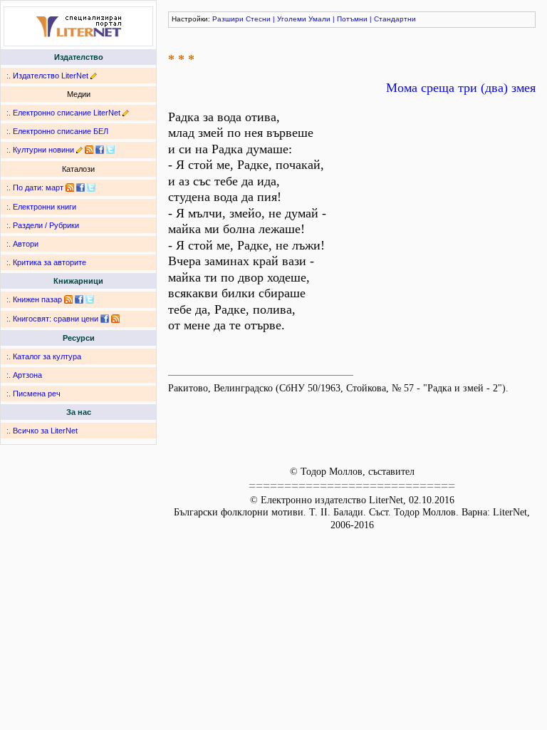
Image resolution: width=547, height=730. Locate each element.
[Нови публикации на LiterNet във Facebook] (80, 187)
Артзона (27, 375)
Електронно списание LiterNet (66, 112)
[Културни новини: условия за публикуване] (79, 149)
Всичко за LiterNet (45, 430)
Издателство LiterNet (50, 75)
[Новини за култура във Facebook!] (99, 149)
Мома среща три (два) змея (461, 88)
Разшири (228, 19)
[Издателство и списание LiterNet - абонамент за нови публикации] (70, 187)
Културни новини (43, 149)
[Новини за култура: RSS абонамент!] (89, 149)
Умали (319, 19)
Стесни (258, 19)
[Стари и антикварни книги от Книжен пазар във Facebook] (79, 299)
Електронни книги (44, 206)
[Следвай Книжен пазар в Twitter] (89, 299)
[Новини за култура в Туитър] (110, 149)
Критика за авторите (49, 262)
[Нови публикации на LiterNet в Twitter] (91, 187)
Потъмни (352, 19)
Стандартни (395, 19)
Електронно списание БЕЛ (60, 131)
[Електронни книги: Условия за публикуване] (93, 75)
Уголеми (291, 19)
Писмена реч (37, 393)
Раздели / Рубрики (46, 225)
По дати (27, 187)
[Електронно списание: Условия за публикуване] (126, 112)
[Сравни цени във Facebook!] (104, 318)
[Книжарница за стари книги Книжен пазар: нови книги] (68, 299)
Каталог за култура (47, 356)
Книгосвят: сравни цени (55, 318)
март (54, 187)
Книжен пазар (37, 299)
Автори (25, 244)
